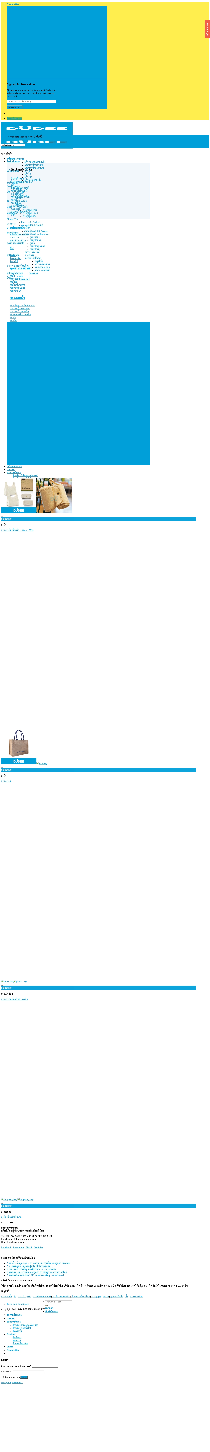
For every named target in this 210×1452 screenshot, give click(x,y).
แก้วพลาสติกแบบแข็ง (34, 161)
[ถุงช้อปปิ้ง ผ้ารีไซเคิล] (17, 1199)
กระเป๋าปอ (6, 781)
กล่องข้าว (33, 273)
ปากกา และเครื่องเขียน (18, 265)
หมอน (20, 276)
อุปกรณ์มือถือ (13, 255)
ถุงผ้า (32, 243)
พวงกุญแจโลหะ (30, 212)
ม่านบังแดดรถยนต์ (16, 228)
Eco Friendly (13, 185)
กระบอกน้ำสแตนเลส (34, 167)
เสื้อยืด (19, 188)
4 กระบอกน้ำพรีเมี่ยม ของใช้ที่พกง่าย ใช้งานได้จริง (31, 1269)
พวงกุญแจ (12, 212)
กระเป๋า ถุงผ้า (24, 1296)
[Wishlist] (2, 516)
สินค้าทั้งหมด (13, 161)
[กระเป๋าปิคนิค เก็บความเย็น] (14, 981)
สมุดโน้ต (39, 261)
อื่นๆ (9, 277)
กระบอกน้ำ (6, 1296)
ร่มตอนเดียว (21, 200)
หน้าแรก (49, 1308)
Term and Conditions (18, 1303)
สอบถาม (17, 1340)
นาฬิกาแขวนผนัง (15, 158)
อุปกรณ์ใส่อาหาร (15, 273)
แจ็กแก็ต (20, 194)
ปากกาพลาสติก (42, 270)
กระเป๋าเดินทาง (37, 246)
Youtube (38, 1247)
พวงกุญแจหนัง (30, 209)
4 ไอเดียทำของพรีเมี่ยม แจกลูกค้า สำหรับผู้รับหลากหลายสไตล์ (37, 1272)
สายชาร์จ (29, 255)
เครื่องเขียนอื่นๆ (42, 264)
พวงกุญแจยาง (29, 215)
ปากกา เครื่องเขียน (80, 1296)
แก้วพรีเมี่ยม (13, 170)
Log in (23, 1377)
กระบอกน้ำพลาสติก (33, 164)
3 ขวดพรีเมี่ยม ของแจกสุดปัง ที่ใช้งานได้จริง (28, 1266)
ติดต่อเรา (11, 1334)
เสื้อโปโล (20, 191)
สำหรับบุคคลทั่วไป (22, 1328)
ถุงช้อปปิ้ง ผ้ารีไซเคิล (11, 1216)
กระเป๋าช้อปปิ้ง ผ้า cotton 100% (17, 530)
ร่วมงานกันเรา (14, 472)
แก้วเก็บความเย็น (32, 179)
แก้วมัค (27, 170)
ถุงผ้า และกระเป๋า (15, 243)
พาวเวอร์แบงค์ (32, 252)
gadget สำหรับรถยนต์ (32, 224)
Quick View (6, 519)
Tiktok (29, 1247)
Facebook (6, 1247)
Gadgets (11, 223)
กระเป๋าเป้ (35, 249)
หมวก (9, 206)
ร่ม (8, 200)
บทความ (11, 469)
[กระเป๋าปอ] (24, 763)
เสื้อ (8, 191)
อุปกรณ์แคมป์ (23, 279)
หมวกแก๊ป (23, 206)
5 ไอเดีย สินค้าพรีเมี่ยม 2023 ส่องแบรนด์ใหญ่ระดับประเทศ (35, 1275)
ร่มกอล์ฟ (19, 197)
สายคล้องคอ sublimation (36, 234)
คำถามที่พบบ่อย (20, 1343)
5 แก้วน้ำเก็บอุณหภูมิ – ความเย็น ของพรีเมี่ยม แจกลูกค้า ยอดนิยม (38, 1263)
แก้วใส (27, 173)
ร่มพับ (18, 203)
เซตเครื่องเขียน (42, 267)
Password (7, 1371)
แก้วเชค (28, 176)
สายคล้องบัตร (136, 1296)
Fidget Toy (12, 218)
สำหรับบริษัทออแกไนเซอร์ (25, 475)
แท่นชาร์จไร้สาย (33, 258)
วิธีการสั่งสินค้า (14, 466)
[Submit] (46, 1305)
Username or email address (16, 1365)
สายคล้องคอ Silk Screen (36, 231)
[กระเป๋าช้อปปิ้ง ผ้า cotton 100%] (36, 512)
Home (4, 136)
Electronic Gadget (30, 221)
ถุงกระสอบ (35, 237)
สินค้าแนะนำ (13, 182)
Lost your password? (12, 1382)
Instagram (18, 1247)
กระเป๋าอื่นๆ (35, 240)
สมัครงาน (17, 1331)
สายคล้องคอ (13, 232)
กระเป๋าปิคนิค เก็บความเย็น (14, 999)
